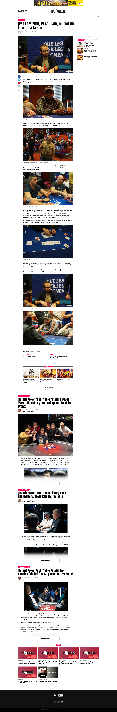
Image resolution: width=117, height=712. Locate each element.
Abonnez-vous (74, 17)
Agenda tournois (51, 17)
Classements (66, 17)
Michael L (25, 33)
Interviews (59, 17)
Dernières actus (36, 17)
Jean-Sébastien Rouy (28, 411)
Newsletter (81, 17)
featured (34, 351)
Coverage (44, 17)
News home (39, 351)
